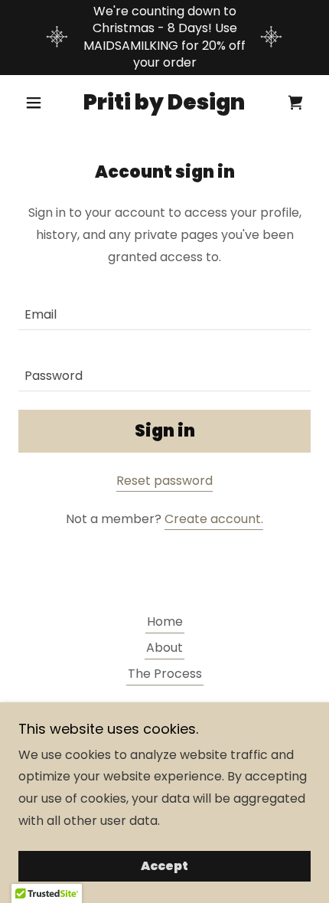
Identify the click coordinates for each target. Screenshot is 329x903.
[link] (164, 103)
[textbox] (164, 308)
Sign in (165, 431)
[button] (40, 102)
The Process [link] (165, 673)
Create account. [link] (213, 519)
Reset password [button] (164, 480)
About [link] (164, 647)
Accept (164, 866)
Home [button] (165, 621)
